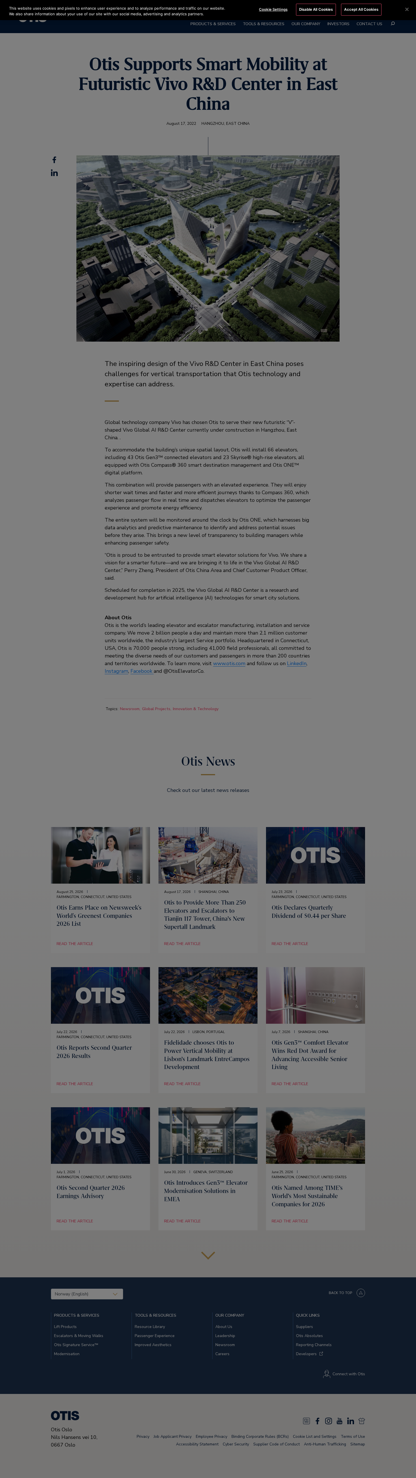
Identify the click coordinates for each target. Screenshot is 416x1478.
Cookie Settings (273, 9)
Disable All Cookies (316, 9)
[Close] (407, 9)
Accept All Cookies (361, 9)
